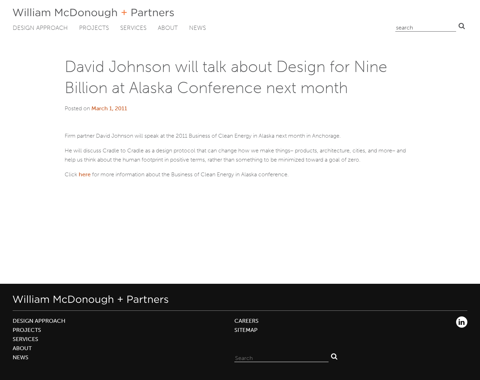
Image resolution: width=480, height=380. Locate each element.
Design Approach (40, 27)
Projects (94, 27)
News (197, 27)
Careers (246, 320)
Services (133, 27)
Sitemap (246, 330)
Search (461, 26)
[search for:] (425, 26)
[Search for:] (281, 356)
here (85, 174)
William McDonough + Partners (93, 13)
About (168, 27)
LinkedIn (461, 322)
